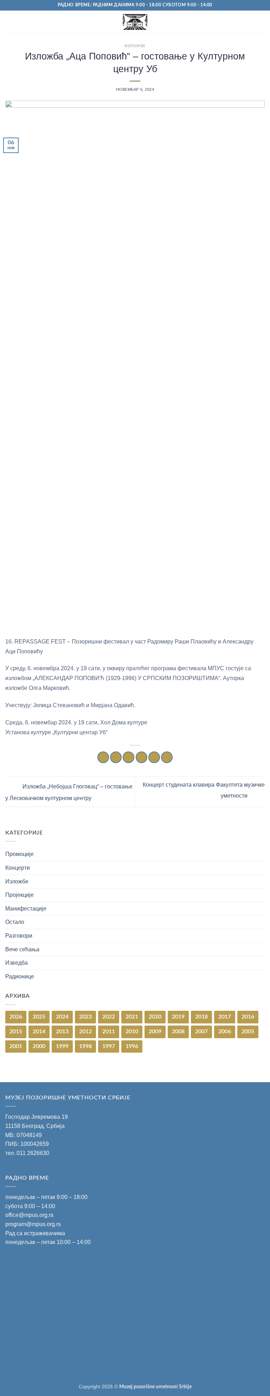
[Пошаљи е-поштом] (141, 757)
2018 (201, 1017)
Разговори (18, 936)
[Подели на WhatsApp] (103, 757)
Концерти (17, 868)
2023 (85, 1017)
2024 (62, 1017)
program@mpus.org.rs (33, 1224)
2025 (39, 1017)
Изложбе (135, 46)
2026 (15, 1017)
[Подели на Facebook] (116, 757)
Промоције (19, 854)
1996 (132, 1046)
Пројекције (19, 895)
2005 (248, 1031)
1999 (62, 1046)
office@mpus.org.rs (29, 1215)
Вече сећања (22, 949)
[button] (9, 22)
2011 (108, 1031)
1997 (108, 1046)
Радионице (19, 976)
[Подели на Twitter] (128, 757)
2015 (15, 1031)
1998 (85, 1046)
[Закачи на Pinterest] (154, 757)
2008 (178, 1031)
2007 (201, 1031)
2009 (155, 1031)
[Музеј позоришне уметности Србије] (135, 22)
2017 (224, 1017)
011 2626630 (33, 1153)
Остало (14, 922)
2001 (15, 1046)
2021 (132, 1017)
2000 (39, 1046)
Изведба (16, 963)
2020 (155, 1017)
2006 (224, 1031)
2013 (62, 1031)
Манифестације (25, 909)
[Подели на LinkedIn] (167, 757)
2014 (39, 1031)
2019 (178, 1017)
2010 (132, 1031)
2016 (248, 1017)
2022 (108, 1017)
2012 (85, 1031)
